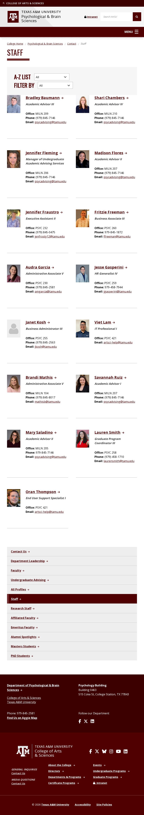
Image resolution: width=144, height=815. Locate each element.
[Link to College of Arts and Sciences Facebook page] (90, 751)
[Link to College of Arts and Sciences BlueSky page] (104, 751)
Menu (129, 32)
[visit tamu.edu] (13, 17)
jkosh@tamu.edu (46, 347)
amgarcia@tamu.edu (48, 291)
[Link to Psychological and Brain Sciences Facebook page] (79, 721)
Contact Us (18, 773)
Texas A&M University (21, 702)
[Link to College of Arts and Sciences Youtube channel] (118, 751)
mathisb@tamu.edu (47, 402)
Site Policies (104, 804)
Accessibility (83, 804)
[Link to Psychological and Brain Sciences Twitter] (86, 721)
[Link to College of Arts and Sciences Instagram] (111, 751)
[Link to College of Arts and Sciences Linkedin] (125, 751)
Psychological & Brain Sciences (41, 18)
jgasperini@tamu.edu (118, 291)
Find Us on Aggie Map (22, 718)
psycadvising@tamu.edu (50, 122)
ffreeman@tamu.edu (117, 236)
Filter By (24, 85)
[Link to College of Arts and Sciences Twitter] (97, 751)
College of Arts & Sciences (24, 698)
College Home (15, 43)
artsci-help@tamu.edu (118, 342)
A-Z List (22, 77)
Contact (71, 43)
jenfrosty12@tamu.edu (50, 236)
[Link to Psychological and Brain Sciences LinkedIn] (92, 721)
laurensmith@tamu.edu (119, 461)
